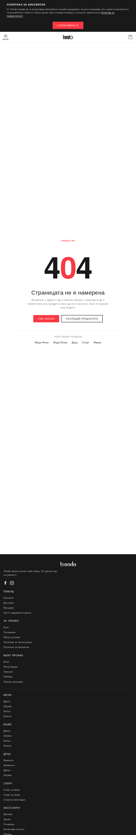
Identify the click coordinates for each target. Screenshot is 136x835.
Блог (6, 627)
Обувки (8, 706)
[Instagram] (12, 583)
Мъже (8, 724)
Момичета (9, 765)
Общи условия (12, 637)
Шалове (8, 814)
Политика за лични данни (18, 642)
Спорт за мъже (12, 794)
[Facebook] (5, 583)
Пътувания (10, 632)
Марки (97, 342)
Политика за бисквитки (16, 647)
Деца (75, 342)
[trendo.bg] (68, 37)
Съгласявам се (68, 25)
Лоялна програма (13, 681)
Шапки (7, 819)
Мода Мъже (60, 342)
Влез (6, 661)
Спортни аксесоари (14, 799)
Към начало (46, 318)
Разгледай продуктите (82, 318)
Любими (8, 676)
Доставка (9, 602)
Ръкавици (9, 824)
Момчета (8, 760)
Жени (7, 695)
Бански (8, 716)
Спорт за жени (12, 789)
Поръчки (8, 671)
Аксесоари (12, 807)
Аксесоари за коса (14, 829)
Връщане (9, 607)
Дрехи (7, 701)
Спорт (85, 342)
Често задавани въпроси (17, 612)
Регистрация (10, 666)
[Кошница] (130, 37)
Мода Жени (42, 342)
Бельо (7, 711)
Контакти (8, 597)
